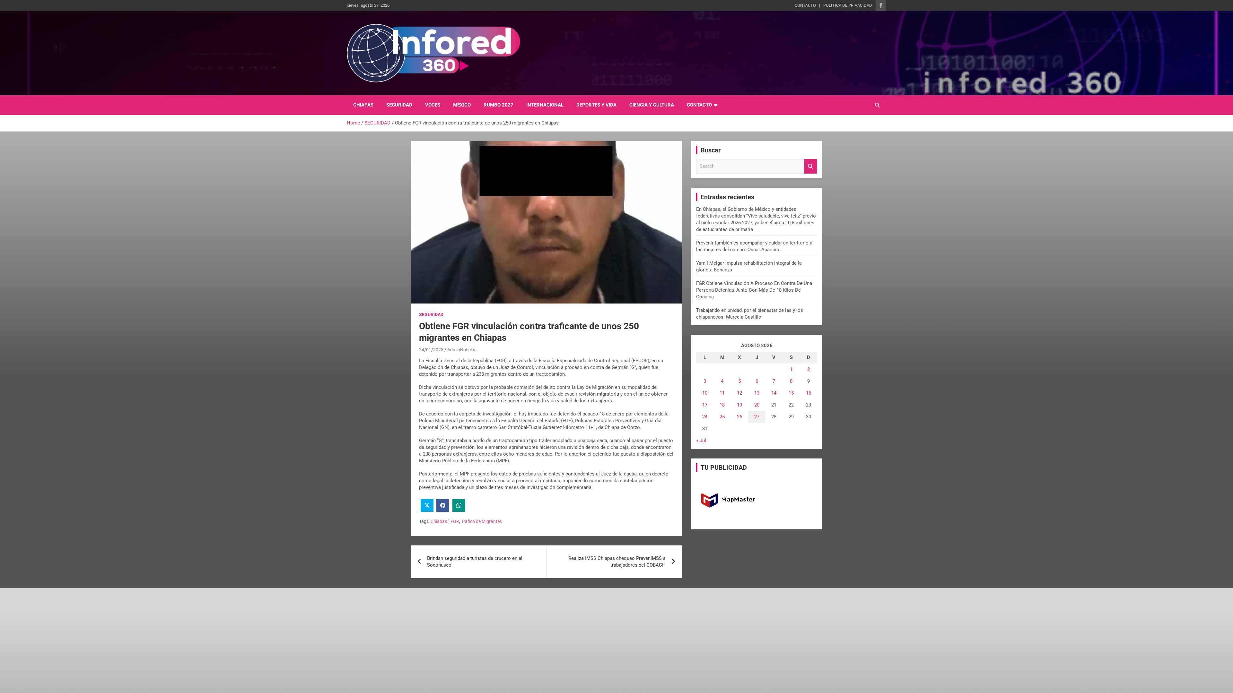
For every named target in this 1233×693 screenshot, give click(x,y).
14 (773, 393)
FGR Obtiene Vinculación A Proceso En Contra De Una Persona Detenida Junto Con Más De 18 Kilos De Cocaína (754, 290)
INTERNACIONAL (545, 105)
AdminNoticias (462, 349)
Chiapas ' (440, 521)
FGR (454, 521)
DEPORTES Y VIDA (596, 105)
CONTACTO (805, 5)
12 (739, 393)
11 (722, 393)
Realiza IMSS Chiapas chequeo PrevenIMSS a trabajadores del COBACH (617, 561)
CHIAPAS (363, 105)
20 (756, 405)
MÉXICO (462, 105)
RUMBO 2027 (498, 105)
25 (722, 417)
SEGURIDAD (399, 105)
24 (704, 417)
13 (756, 393)
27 (756, 417)
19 (739, 405)
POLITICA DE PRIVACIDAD (847, 5)
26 (739, 417)
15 (791, 393)
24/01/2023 (431, 349)
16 (808, 393)
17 (704, 405)
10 (704, 393)
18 (722, 405)
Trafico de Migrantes (481, 521)
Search (810, 166)
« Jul (701, 440)
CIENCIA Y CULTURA (651, 105)
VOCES (432, 105)
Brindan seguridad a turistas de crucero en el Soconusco (474, 561)
